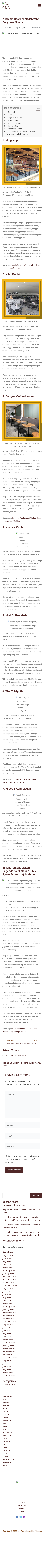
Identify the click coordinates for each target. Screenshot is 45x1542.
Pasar (5, 1438)
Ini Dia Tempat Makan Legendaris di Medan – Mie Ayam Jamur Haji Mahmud (22, 133)
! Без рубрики (8, 1384)
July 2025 (6, 1291)
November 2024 (9, 1315)
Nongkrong (7, 1432)
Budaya (5, 1402)
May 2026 (6, 1261)
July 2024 (6, 1327)
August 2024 (7, 1324)
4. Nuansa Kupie (12, 120)
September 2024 (9, 1321)
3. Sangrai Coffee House (14, 118)
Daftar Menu (22, 1505)
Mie (4, 1429)
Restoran (6, 1450)
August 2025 (7, 1288)
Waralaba (6, 1462)
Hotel (4, 1408)
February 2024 (8, 1342)
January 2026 (8, 1273)
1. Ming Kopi (10, 112)
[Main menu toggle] (39, 5)
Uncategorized (9, 1459)
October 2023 (8, 1354)
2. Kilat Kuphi (10, 115)
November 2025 (9, 1279)
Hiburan (6, 1405)
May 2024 (6, 1333)
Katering (6, 1411)
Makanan (6, 1420)
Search (5, 1191)
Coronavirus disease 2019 (14, 1056)
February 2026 (8, 1270)
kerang (5, 1414)
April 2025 (6, 1300)
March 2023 (7, 1372)
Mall (4, 1423)
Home (22, 1502)
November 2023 (9, 1351)
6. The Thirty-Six (12, 126)
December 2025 (9, 1276)
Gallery (22, 1508)
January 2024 (8, 1345)
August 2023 (7, 1360)
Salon (4, 1453)
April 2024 (6, 1336)
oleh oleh (6, 1435)
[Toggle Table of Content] (37, 108)
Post (4, 1444)
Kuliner (5, 1417)
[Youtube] (21, 1517)
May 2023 (6, 1369)
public (5, 1447)
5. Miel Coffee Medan (13, 123)
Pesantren (7, 1441)
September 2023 (9, 1357)
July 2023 (6, 1363)
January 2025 (8, 1309)
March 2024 (7, 1339)
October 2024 (8, 1318)
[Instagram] (24, 1517)
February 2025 (8, 1306)
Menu (5, 1426)
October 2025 (8, 1282)
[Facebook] (17, 1517)
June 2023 (6, 1366)
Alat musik (7, 1396)
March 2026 (7, 1267)
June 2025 (6, 1294)
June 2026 (6, 1258)
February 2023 (8, 1375)
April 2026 (6, 1264)
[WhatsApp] (28, 1517)
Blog (4, 1399)
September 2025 (9, 1285)
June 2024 (6, 1330)
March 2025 (7, 1303)
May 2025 (6, 1297)
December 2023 (9, 1348)
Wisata (5, 1465)
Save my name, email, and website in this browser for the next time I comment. (22, 1159)
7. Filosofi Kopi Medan (14, 129)
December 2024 (9, 1312)
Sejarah (5, 1456)
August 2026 (7, 1255)
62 (3, 1390)
